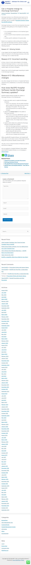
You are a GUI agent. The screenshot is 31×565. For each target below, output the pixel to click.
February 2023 (5, 356)
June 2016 (4, 474)
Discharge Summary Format (11, 162)
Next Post (27, 173)
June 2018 (4, 446)
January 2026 (5, 303)
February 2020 (5, 424)
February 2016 (5, 479)
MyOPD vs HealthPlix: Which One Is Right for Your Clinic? (15, 257)
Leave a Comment (6, 13)
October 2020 (5, 413)
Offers (3, 531)
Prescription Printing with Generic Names (19, 267)
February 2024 (5, 340)
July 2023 (4, 347)
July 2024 (4, 330)
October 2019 (5, 433)
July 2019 (4, 437)
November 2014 (5, 505)
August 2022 (4, 367)
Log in (3, 543)
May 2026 (4, 294)
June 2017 (4, 459)
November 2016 (5, 470)
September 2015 (5, 485)
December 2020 (5, 409)
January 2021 (5, 406)
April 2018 (4, 450)
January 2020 (5, 426)
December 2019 (5, 428)
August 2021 (4, 393)
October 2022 (5, 362)
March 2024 (4, 338)
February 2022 (5, 380)
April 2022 (4, 376)
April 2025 (4, 312)
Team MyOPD (5, 267)
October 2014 (5, 507)
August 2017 (4, 455)
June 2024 (4, 332)
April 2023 (4, 351)
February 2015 (5, 499)
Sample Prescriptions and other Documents (15, 160)
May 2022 (4, 373)
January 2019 (5, 444)
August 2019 (4, 435)
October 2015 (5, 483)
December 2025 (5, 305)
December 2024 (5, 319)
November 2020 (5, 411)
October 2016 (5, 472)
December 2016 (5, 468)
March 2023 (4, 354)
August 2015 (4, 488)
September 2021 (5, 391)
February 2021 (5, 404)
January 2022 (5, 382)
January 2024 (5, 343)
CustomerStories (5, 524)
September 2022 (5, 365)
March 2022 (4, 378)
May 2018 (4, 448)
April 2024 (4, 336)
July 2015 (4, 490)
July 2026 (4, 292)
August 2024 (4, 327)
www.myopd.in (5, 151)
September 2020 (5, 415)
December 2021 (5, 384)
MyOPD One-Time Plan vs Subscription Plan (18, 273)
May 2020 (4, 417)
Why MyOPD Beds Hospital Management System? (16, 163)
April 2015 (4, 494)
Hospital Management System (9, 526)
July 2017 (4, 457)
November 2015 (5, 481)
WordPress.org (5, 550)
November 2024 (5, 321)
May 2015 (4, 492)
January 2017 (5, 466)
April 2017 (4, 463)
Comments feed (5, 548)
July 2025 (4, 310)
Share (11, 155)
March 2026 (4, 299)
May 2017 (4, 461)
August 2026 (4, 290)
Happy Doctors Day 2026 (7, 254)
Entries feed (4, 546)
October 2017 (5, 452)
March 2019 (4, 439)
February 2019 (5, 442)
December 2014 (5, 503)
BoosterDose (14, 13)
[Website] (15, 214)
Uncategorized (5, 533)
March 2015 (4, 496)
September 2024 (5, 325)
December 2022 (5, 360)
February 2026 (5, 301)
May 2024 (4, 334)
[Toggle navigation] (28, 2)
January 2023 (5, 358)
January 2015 (5, 501)
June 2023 (4, 349)
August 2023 (4, 345)
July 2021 (4, 395)
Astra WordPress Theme (18, 560)
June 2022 (4, 371)
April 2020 (4, 420)
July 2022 (4, 369)
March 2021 (4, 402)
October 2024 (5, 323)
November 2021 (5, 387)
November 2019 (5, 431)
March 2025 (4, 314)
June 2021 (4, 398)
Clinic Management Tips (7, 522)
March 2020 (4, 422)
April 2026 (4, 297)
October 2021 (5, 389)
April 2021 (4, 400)
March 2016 (4, 477)
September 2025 (5, 308)
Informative (4, 529)
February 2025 (5, 316)
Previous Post (4, 173)
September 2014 (5, 510)
